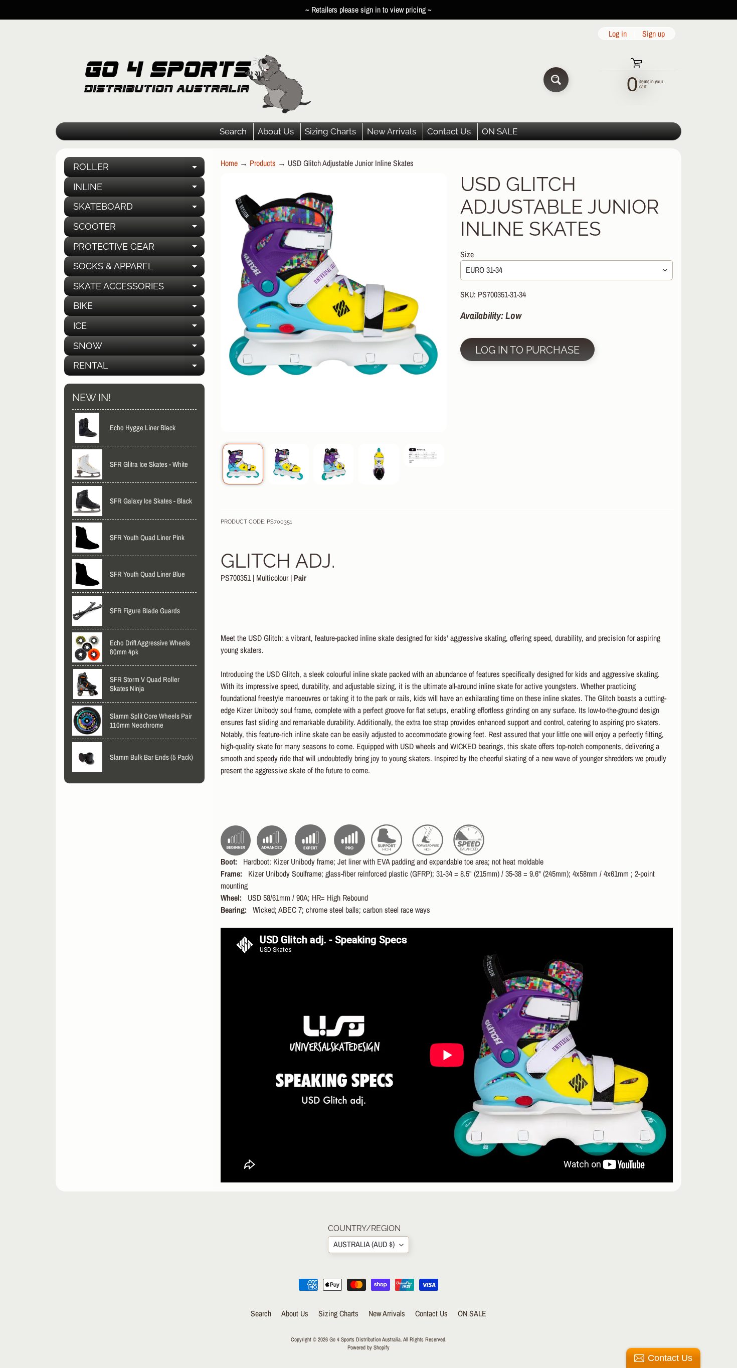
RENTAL (139, 368)
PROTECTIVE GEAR (139, 249)
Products (263, 162)
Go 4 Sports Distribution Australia (365, 1339)
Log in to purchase (527, 350)
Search (233, 131)
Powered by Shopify (368, 1347)
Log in (618, 34)
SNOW (139, 348)
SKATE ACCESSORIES (139, 288)
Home (229, 162)
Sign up (653, 34)
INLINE (139, 189)
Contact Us (449, 131)
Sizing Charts (330, 131)
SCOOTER (139, 229)
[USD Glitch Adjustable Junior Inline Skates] (243, 464)
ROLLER (139, 169)
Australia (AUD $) (364, 1244)
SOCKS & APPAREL (139, 268)
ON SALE (499, 131)
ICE (139, 328)
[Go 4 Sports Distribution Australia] (190, 79)
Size (467, 254)
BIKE (139, 308)
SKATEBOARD (139, 209)
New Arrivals (391, 131)
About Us (276, 131)
